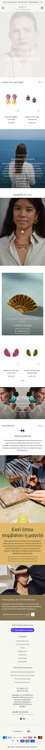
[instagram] (24, 719)
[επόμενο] (43, 82)
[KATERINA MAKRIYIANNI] (22, 8)
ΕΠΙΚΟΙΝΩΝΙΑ (22, 662)
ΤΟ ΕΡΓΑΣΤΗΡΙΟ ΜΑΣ (22, 644)
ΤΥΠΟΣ (22, 648)
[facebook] (21, 719)
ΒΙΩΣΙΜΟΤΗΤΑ (22, 651)
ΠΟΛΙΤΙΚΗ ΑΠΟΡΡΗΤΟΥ (22, 682)
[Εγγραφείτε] (33, 614)
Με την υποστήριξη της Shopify (22, 747)
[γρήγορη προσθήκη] (17, 111)
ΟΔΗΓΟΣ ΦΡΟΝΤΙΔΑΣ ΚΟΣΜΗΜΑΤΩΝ (22, 672)
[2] (24, 75)
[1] (21, 75)
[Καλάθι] (42, 8)
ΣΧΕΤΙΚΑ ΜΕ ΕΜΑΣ (22, 641)
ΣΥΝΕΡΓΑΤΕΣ (22, 655)
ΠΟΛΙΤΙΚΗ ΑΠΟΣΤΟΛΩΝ (22, 679)
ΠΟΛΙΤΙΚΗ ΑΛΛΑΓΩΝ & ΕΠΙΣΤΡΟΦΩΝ (22, 675)
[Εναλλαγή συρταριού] (3, 8)
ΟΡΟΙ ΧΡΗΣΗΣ (22, 658)
